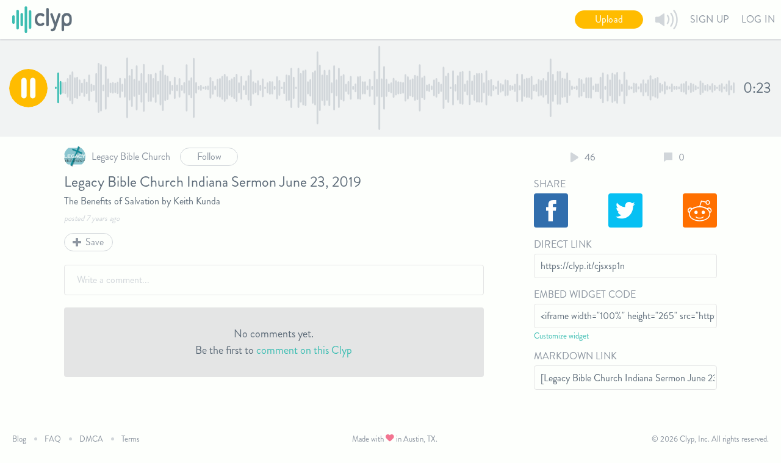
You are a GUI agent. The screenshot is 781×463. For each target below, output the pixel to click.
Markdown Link (575, 356)
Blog (19, 439)
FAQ (53, 439)
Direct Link (563, 244)
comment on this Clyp (304, 350)
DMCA (91, 439)
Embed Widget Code (585, 294)
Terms (130, 439)
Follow (209, 156)
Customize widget (561, 336)
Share (550, 184)
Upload (609, 19)
